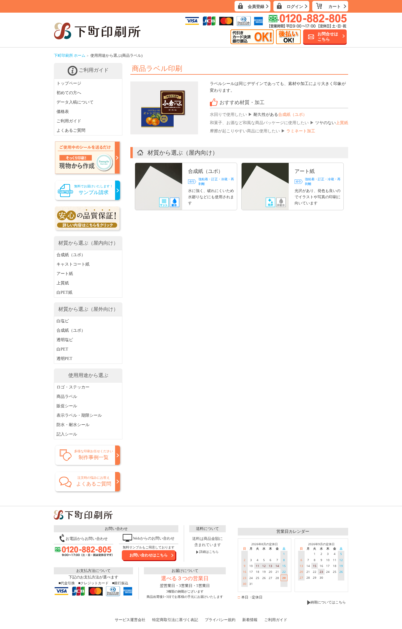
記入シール (67, 434)
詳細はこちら (208, 551)
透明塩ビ (65, 340)
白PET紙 (64, 292)
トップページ (69, 83)
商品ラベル (67, 396)
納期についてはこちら (328, 602)
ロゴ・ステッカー (73, 387)
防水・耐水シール (73, 425)
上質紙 (63, 283)
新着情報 (250, 620)
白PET (62, 349)
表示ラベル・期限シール (79, 415)
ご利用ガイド (69, 121)
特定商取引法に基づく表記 (175, 620)
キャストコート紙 (73, 264)
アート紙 (65, 273)
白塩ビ (63, 321)
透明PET (64, 358)
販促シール (67, 406)
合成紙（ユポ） (71, 255)
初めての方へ (69, 93)
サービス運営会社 (130, 620)
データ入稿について (75, 102)
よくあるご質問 (71, 130)
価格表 (63, 111)
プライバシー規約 (220, 620)
